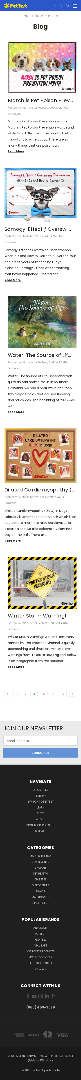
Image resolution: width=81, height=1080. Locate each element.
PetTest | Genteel (40, 963)
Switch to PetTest (40, 801)
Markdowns (40, 897)
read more (16, 151)
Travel (40, 891)
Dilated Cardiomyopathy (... (39, 489)
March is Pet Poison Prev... (40, 100)
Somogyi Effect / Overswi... (37, 229)
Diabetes (40, 879)
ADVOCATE (40, 928)
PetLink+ (40, 796)
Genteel (40, 940)
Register (48, 825)
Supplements (40, 862)
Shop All (40, 868)
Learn (41, 807)
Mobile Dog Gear (40, 957)
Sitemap (40, 831)
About (40, 819)
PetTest (40, 934)
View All (40, 969)
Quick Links (41, 790)
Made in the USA (41, 856)
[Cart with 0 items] (67, 6)
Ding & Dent (40, 903)
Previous (6, 1075)
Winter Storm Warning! (37, 615)
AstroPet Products (40, 951)
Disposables (40, 885)
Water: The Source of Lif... (39, 355)
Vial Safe (40, 945)
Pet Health (40, 873)
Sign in (31, 825)
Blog (40, 813)
